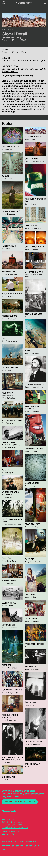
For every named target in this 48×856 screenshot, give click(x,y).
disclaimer (32, 845)
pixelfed (7, 841)
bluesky (19, 841)
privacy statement (12, 845)
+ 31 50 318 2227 (12, 824)
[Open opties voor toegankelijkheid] (4, 3)
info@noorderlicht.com (15, 827)
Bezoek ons (8, 834)
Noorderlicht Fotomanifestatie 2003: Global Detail (24, 70)
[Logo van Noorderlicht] (24, 3)
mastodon (31, 841)
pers (4, 849)
